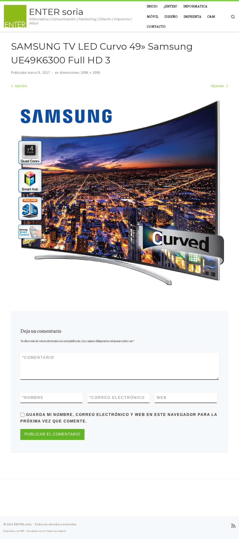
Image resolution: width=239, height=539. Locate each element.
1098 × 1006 (90, 72)
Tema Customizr (56, 530)
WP (22, 530)
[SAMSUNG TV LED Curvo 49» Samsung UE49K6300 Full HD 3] (119, 191)
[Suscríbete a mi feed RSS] (233, 526)
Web (162, 398)
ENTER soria (23, 524)
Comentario (38, 357)
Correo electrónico (117, 398)
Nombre (33, 398)
